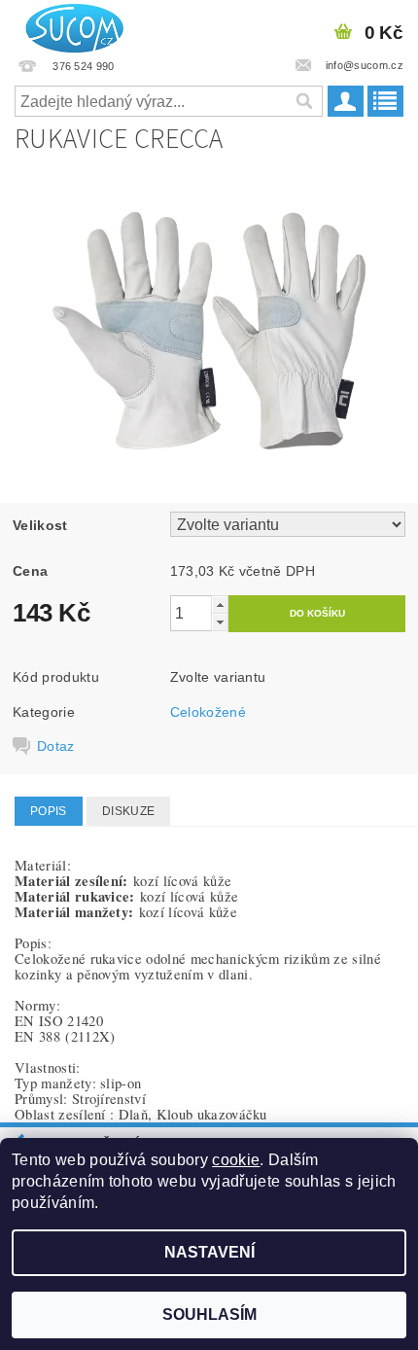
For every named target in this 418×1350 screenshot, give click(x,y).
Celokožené (208, 712)
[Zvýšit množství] (219, 604)
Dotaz (56, 746)
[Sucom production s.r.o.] (69, 25)
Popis (48, 811)
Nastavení (209, 1252)
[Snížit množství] (219, 622)
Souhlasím (209, 1314)
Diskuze (128, 811)
